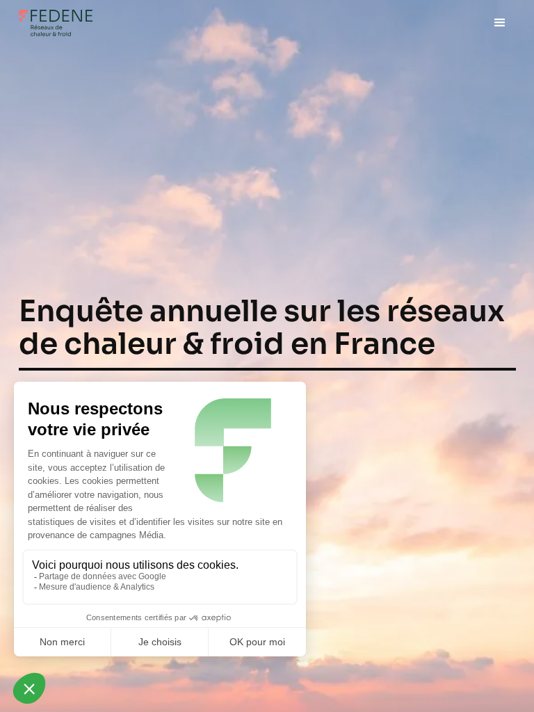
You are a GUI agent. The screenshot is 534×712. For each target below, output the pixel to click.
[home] (55, 23)
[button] (499, 23)
